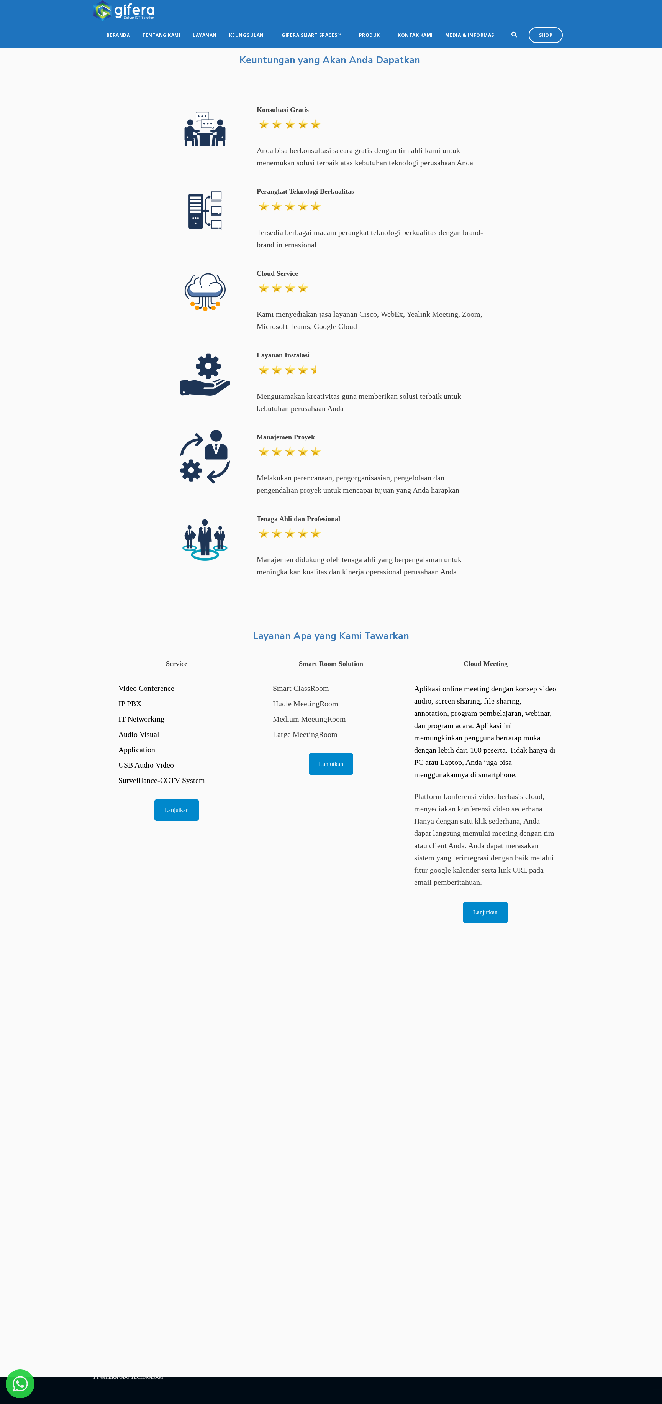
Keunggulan (246, 35)
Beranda (118, 35)
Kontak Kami (415, 35)
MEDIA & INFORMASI (470, 35)
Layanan (205, 35)
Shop (545, 35)
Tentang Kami (161, 35)
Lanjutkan (176, 810)
